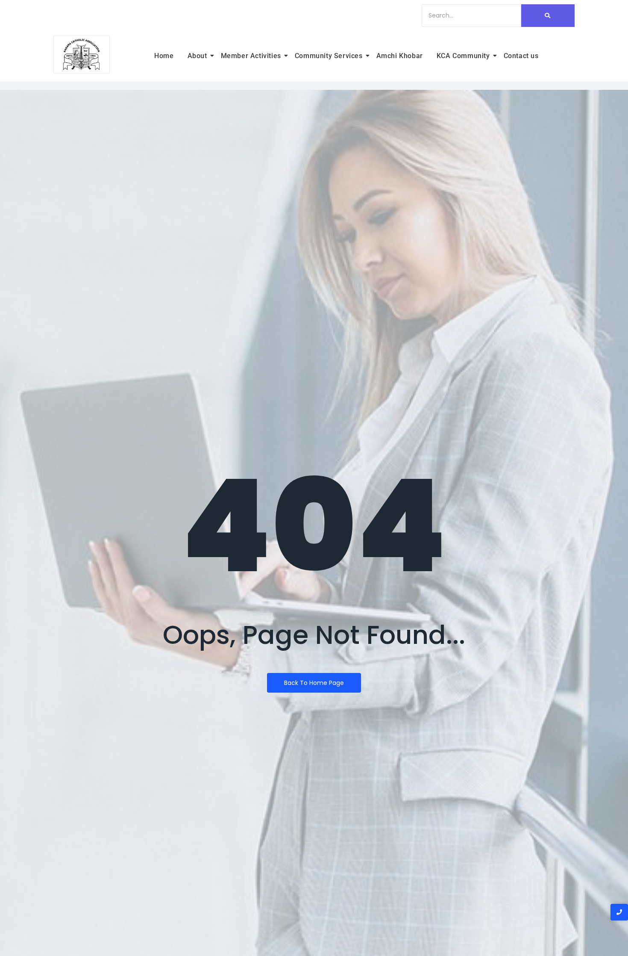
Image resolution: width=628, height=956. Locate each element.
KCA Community (463, 56)
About (197, 56)
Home (163, 56)
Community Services (329, 56)
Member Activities (251, 56)
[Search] (548, 15)
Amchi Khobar (399, 56)
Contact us (521, 56)
